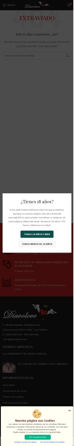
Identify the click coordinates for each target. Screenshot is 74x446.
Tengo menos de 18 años (37, 244)
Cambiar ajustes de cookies (25, 442)
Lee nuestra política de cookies (52, 442)
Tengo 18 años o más (37, 234)
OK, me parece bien (37, 437)
